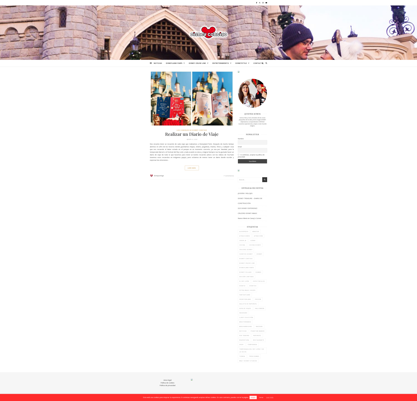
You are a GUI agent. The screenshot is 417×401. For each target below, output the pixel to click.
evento (242, 286)
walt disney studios (248, 361)
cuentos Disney (246, 254)
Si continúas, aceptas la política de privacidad (251, 156)
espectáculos (259, 281)
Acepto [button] (253, 397)
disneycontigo (159, 176)
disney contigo (246, 258)
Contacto (258, 63)
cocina (242, 245)
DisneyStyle (241, 63)
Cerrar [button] (261, 397)
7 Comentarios (228, 176)
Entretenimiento (220, 63)
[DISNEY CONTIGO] (208, 32)
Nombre (241, 139)
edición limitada (246, 276)
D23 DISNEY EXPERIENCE (247, 208)
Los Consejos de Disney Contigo (192, 130)
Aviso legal (167, 380)
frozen (258, 299)
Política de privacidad (167, 385)
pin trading (244, 335)
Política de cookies (167, 383)
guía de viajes (245, 308)
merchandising (245, 326)
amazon (255, 231)
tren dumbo (254, 356)
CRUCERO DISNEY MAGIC (247, 213)
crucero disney (245, 249)
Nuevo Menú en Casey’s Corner (249, 218)
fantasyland (244, 295)
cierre (253, 240)
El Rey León (244, 281)
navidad (259, 326)
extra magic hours (247, 290)
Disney (259, 254)
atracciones (244, 236)
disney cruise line (247, 263)
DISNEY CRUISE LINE (197, 63)
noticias (243, 331)
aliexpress (243, 231)
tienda (242, 356)
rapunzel (257, 335)
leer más (192, 168)
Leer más (269, 397)
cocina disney (255, 245)
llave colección (246, 317)
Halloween (259, 308)
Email (240, 147)
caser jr (242, 240)
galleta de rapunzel (248, 304)
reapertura (244, 340)
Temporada (252, 344)
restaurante (258, 340)
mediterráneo (245, 322)
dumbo (258, 272)
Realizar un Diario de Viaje (192, 134)
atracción (258, 236)
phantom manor (258, 331)
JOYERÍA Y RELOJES (245, 193)
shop (241, 344)
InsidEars (243, 313)
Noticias (158, 63)
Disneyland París (174, 63)
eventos (252, 286)
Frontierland (245, 299)
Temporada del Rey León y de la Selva (251, 350)
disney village (245, 272)
